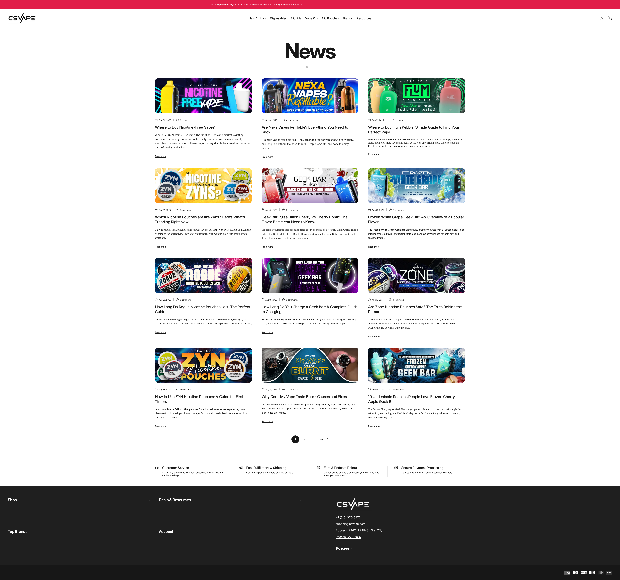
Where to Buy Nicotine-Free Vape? (185, 127)
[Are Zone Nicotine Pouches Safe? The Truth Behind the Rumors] (416, 275)
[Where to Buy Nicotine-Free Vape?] (203, 95)
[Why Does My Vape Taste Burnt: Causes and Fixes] (310, 365)
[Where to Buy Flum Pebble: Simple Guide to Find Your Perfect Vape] (416, 95)
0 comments (185, 120)
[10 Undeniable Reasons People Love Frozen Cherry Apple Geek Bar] (416, 365)
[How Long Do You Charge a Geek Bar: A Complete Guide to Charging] (310, 275)
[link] (359, 530)
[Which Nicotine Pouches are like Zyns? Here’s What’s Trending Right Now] (203, 185)
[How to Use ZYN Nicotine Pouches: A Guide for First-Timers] (203, 365)
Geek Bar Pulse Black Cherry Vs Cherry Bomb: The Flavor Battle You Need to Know (305, 219)
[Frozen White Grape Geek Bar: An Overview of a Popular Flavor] (416, 185)
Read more (160, 156)
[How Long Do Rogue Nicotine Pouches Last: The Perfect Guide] (203, 275)
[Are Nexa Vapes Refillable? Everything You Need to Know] (310, 95)
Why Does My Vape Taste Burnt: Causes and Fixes (304, 396)
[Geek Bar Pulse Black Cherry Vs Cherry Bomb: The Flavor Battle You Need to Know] (310, 185)
